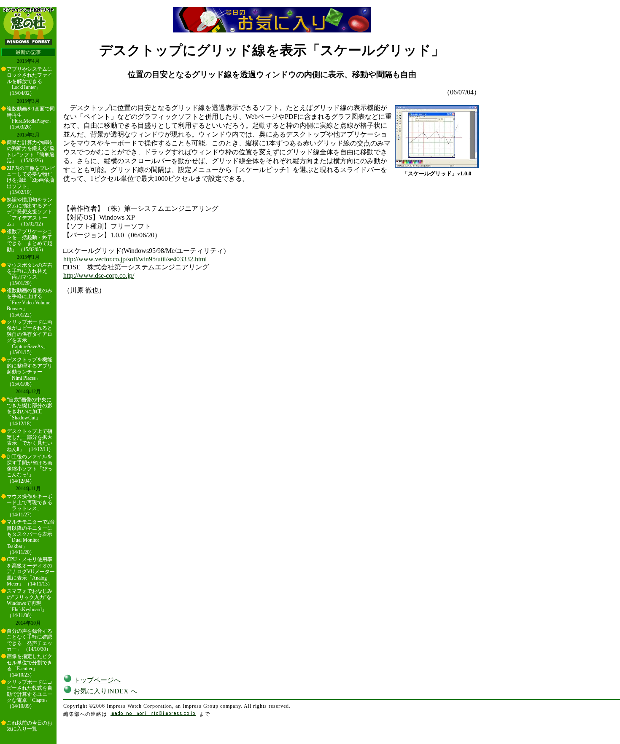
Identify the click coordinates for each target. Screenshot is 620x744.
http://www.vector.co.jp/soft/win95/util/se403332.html (135, 259)
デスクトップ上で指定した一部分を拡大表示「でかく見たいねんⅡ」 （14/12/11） (30, 440)
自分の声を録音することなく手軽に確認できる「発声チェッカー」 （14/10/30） (29, 640)
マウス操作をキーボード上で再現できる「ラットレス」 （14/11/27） (29, 506)
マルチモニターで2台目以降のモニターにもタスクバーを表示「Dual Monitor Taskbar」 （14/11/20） (31, 537)
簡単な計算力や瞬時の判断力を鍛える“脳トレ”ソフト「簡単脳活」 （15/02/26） (30, 152)
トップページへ (96, 680)
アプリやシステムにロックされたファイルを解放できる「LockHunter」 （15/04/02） (29, 81)
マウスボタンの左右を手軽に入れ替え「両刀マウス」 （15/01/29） (29, 274)
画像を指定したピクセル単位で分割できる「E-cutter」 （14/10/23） (29, 665)
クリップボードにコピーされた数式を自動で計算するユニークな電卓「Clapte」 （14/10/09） (29, 694)
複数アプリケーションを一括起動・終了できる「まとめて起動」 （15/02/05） (29, 240)
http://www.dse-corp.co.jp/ (98, 275)
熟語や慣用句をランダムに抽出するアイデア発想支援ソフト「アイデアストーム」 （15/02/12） (29, 212)
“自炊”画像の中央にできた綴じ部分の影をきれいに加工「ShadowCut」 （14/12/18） (29, 412)
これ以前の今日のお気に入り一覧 (29, 726)
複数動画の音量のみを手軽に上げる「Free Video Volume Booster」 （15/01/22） (29, 302)
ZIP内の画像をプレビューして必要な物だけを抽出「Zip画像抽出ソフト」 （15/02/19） (31, 180)
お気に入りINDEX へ (104, 691)
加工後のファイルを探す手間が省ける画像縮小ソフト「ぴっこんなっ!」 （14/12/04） (29, 469)
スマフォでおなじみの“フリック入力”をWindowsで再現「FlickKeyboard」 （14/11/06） (29, 603)
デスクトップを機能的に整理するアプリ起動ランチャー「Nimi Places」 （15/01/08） (29, 372)
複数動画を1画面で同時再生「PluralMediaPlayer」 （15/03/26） (31, 118)
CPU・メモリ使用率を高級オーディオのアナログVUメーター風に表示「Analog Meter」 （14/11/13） (31, 571)
